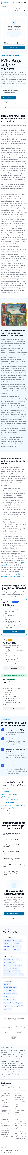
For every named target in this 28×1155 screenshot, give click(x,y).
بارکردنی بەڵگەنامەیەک (13, 913)
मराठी (21, 1061)
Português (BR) (12, 1065)
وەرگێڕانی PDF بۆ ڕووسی (21, 1136)
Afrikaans (3, 1050)
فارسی (17, 1054)
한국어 (8, 1061)
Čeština (11, 1052)
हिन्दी (16, 1056)
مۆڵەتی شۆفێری (16, 971)
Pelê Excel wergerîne (9, 996)
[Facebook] (5, 1147)
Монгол (17, 1061)
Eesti (13, 1054)
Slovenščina (21, 1067)
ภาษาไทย (3, 1072)
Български (22, 1050)
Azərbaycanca (14, 1050)
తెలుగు (20, 1069)
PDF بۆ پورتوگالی (17, 946)
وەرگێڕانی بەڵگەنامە (9, 97)
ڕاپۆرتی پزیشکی (8, 974)
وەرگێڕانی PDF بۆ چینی (20, 1131)
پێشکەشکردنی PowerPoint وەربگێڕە (10, 799)
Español (9, 1054)
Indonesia (8, 1059)
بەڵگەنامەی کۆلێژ (14, 968)
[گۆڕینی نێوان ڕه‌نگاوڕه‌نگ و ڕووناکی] (12, 2)
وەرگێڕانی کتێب (18, 1003)
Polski (6, 1065)
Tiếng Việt (13, 1074)
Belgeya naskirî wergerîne (10, 993)
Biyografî (17, 1112)
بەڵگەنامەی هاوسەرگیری (9, 962)
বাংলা (2, 1052)
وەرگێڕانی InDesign (8, 1006)
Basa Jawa (23, 1059)
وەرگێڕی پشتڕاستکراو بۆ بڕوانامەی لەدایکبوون (13, 805)
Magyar (3, 1059)
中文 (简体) (20, 1074)
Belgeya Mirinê (18, 1104)
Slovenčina (14, 1067)
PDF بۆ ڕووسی (7, 949)
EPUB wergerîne (8, 1003)
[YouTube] (8, 1147)
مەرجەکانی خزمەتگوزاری (11, 1086)
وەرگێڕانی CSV (19, 1006)
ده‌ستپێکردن (14, 631)
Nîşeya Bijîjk (17, 1114)
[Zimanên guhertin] (14, 43)
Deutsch (21, 1052)
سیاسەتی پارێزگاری (21, 1086)
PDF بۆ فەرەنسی (17, 940)
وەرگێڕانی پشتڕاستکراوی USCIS (9, 808)
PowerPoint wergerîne (9, 999)
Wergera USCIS (18, 1093)
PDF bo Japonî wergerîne (21, 1133)
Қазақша (3, 1061)
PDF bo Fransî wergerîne (20, 1123)
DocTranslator (6, 1083)
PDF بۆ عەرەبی (7, 943)
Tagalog (15, 1072)
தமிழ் (17, 1069)
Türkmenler (9, 1072)
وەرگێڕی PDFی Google (7, 802)
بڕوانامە (6, 968)
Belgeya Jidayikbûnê (20, 1097)
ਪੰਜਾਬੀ (2, 1065)
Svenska (12, 1069)
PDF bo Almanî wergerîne (21, 1125)
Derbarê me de (4, 1086)
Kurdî (12, 1061)
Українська (4, 1074)
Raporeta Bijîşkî (18, 1095)
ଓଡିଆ (22, 1063)
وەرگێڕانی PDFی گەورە (9, 990)
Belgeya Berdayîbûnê (20, 1101)
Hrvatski (20, 1056)
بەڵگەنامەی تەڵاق (8, 965)
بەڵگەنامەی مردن (18, 965)
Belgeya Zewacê (19, 1099)
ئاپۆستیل (21, 974)
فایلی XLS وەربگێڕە (6, 797)
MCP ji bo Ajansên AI (6, 1140)
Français (3, 1056)
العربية (8, 1050)
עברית (12, 1056)
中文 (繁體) (3, 1076)
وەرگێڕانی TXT (7, 1009)
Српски (7, 1069)
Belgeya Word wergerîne (10, 987)
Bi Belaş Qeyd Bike (7, 102)
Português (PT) (21, 1065)
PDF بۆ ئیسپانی (7, 940)
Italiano (14, 1059)
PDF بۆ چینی (16, 943)
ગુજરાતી (8, 1056)
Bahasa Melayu (5, 1063)
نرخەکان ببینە (14, 918)
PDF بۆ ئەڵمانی (7, 946)
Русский (8, 1067)
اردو (9, 1074)
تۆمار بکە (16, 732)
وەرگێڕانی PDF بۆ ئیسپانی (21, 1121)
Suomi (21, 1054)
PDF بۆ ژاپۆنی (17, 949)
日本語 (18, 1059)
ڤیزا (15, 974)
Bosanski (6, 1052)
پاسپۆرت (19, 959)
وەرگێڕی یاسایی (5, 811)
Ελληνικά (3, 1054)
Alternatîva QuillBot (5, 1113)
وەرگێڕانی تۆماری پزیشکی (8, 788)
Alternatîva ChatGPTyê (6, 1093)
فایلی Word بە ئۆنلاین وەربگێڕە (9, 794)
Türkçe (20, 1072)
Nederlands (12, 1063)
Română (3, 1067)
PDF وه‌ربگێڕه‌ (7, 984)
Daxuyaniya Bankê (19, 1110)
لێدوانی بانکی (7, 971)
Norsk (18, 1063)
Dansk (16, 1052)
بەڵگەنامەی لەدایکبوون (9, 959)
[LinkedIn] (2, 1147)
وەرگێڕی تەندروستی (6, 813)
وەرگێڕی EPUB (5, 791)
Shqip (2, 1069)
